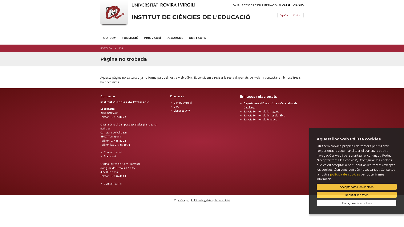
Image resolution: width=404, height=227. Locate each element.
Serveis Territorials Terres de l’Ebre (264, 115)
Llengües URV (182, 110)
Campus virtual (183, 102)
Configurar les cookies (357, 203)
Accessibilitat (222, 200)
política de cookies (345, 174)
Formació (130, 38)
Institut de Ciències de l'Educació (191, 17)
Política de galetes (202, 200)
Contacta (197, 38)
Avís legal (183, 200)
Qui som (109, 38)
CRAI (176, 106)
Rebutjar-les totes (356, 195)
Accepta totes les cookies (356, 187)
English (297, 15)
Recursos (175, 38)
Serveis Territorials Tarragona (261, 111)
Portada (106, 48)
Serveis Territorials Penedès (260, 119)
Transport (110, 156)
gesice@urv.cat (109, 113)
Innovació (152, 38)
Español (284, 15)
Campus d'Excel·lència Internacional (268, 5)
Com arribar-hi (113, 152)
